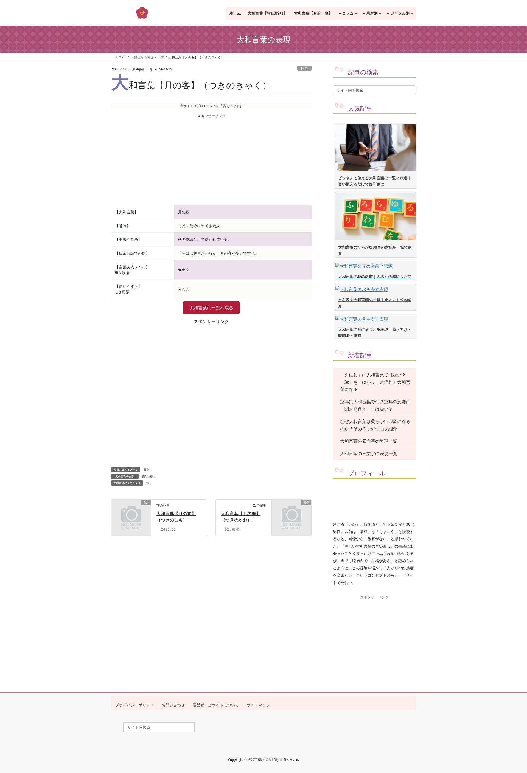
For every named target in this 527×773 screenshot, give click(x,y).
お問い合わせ (173, 704)
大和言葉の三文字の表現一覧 (368, 453)
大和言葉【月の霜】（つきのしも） (176, 516)
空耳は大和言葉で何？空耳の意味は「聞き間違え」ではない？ (375, 405)
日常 (304, 68)
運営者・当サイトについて (216, 704)
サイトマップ (258, 704)
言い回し (148, 476)
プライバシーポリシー (134, 704)
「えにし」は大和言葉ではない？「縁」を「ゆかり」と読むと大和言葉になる (375, 382)
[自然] (131, 511)
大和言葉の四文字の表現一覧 (368, 441)
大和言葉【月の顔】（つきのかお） (240, 516)
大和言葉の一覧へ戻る (211, 308)
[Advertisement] (211, 162)
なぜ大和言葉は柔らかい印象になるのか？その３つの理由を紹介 (375, 424)
